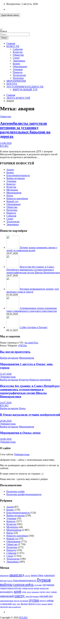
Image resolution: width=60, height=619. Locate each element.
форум (31, 604)
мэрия (54, 592)
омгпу (19, 596)
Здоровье (18, 69)
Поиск (3, 31)
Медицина (12, 189)
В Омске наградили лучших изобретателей (30, 414)
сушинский (6, 603)
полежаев (24, 600)
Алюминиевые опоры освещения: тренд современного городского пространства (31, 309)
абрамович (4, 576)
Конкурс (11, 184)
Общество (18, 55)
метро (43, 592)
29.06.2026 (6, 421)
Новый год (12, 201)
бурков (44, 579)
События (18, 49)
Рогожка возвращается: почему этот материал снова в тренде (32, 290)
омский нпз (46, 596)
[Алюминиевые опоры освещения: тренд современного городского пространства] (13, 308)
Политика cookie (15, 491)
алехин (27, 576)
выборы (6, 584)
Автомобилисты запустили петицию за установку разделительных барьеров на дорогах (25, 129)
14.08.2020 (6, 143)
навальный (7, 596)
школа (50, 604)
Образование (20, 66)
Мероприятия (13, 192)
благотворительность (24, 580)
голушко (38, 585)
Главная (10, 43)
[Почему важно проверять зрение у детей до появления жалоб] (13, 247)
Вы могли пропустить (15, 351)
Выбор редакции (15, 178)
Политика (18, 78)
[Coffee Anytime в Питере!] (13, 327)
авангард (16, 575)
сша (14, 604)
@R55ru (22, 345)
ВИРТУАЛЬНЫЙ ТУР (25, 89)
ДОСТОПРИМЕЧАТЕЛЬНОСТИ (24, 86)
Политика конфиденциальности (23, 494)
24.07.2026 (6, 402)
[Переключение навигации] (1, 29)
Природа (17, 72)
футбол (38, 604)
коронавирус (6, 591)
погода (16, 601)
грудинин (48, 584)
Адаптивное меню (10, 15)
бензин (9, 581)
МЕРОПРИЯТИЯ (16, 81)
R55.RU (4, 146)
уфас (18, 604)
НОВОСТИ (12, 46)
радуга (43, 600)
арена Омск (37, 575)
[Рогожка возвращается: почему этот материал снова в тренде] (13, 289)
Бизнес (16, 63)
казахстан (44, 588)
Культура (18, 52)
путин (34, 600)
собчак (50, 600)
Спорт (16, 57)
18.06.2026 (6, 439)
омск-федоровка (32, 596)
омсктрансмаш (6, 600)
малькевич (36, 592)
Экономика (19, 60)
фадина (24, 604)
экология (4, 607)
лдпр (24, 592)
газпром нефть (23, 584)
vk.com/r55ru (31, 342)
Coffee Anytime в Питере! (33, 327)
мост (48, 592)
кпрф (17, 591)
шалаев (44, 604)
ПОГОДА (11, 83)
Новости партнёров (17, 198)
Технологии (19, 75)
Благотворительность (18, 175)
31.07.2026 (6, 374)
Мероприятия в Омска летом (20, 432)
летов (29, 592)
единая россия (27, 588)
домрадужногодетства (10, 588)
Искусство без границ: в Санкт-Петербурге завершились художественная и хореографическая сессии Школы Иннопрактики (33, 269)
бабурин (3, 581)
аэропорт (49, 575)
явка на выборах (14, 607)
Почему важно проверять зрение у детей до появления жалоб (31, 249)
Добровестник (8, 376)
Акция (10, 169)
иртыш (36, 588)
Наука (9, 195)
